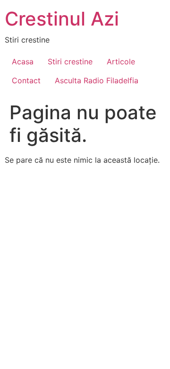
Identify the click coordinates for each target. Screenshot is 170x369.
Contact (26, 80)
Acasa (23, 61)
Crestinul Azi (62, 18)
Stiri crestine (70, 61)
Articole (121, 61)
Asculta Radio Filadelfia (96, 80)
